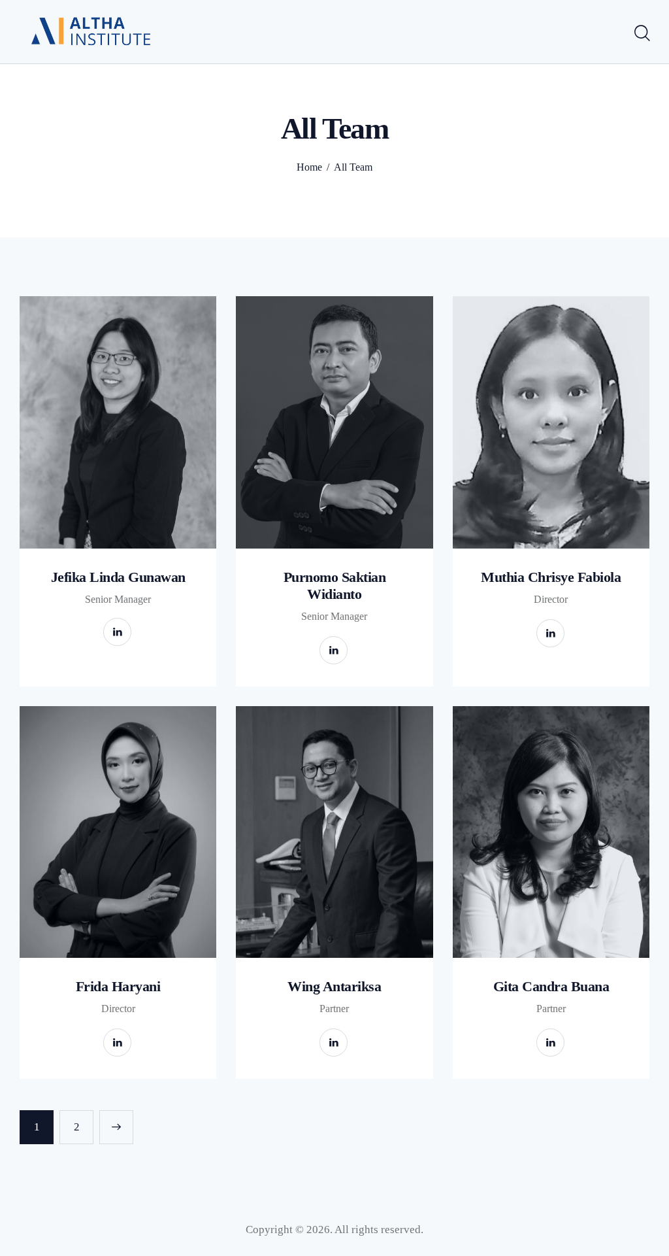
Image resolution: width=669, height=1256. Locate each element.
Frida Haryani (118, 986)
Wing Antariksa (334, 986)
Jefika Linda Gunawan (118, 577)
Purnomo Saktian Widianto (335, 585)
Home (309, 167)
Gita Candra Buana (551, 986)
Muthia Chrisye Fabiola (551, 577)
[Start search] (641, 33)
